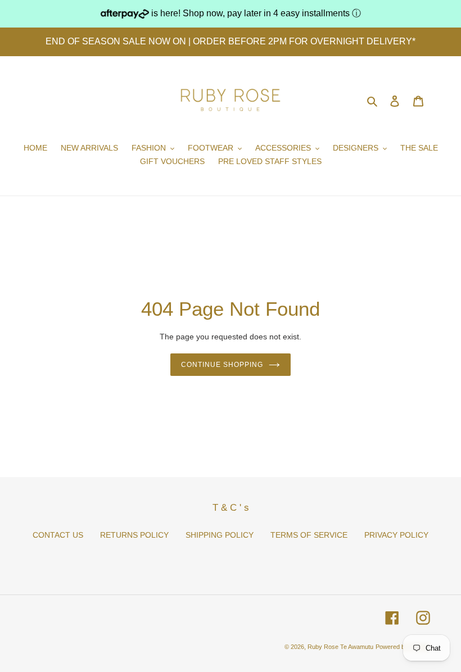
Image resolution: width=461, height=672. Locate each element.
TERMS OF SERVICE (308, 534)
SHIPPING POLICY (220, 534)
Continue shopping (222, 365)
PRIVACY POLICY (396, 534)
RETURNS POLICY (134, 534)
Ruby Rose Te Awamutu (340, 646)
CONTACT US (58, 534)
